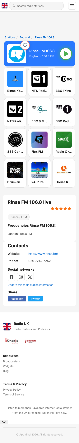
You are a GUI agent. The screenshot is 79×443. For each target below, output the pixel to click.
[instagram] (21, 277)
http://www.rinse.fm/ (43, 254)
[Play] (66, 54)
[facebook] (11, 277)
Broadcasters (11, 361)
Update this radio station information (30, 284)
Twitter (35, 298)
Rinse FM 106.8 (44, 37)
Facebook (17, 298)
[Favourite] (25, 45)
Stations (10, 37)
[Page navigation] (72, 6)
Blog (6, 371)
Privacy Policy (12, 389)
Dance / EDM (19, 217)
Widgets (8, 366)
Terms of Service (13, 394)
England (25, 37)
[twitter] (30, 277)
